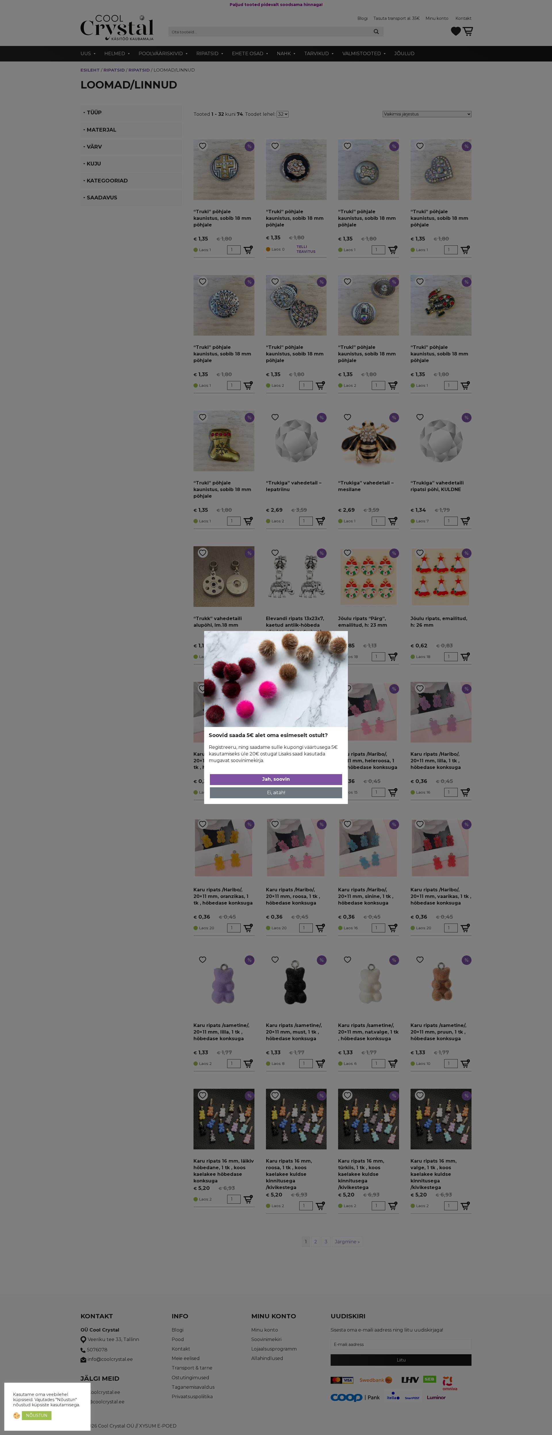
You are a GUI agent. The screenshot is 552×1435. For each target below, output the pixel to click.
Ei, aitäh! (276, 792)
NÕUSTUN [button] (36, 1415)
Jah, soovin (276, 779)
